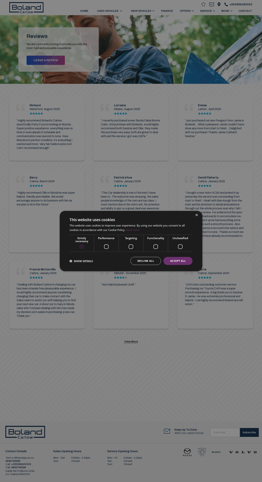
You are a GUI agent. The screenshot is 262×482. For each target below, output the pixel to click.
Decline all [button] (145, 260)
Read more (132, 229)
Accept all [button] (178, 260)
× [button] (196, 215)
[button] (81, 260)
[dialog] (131, 241)
